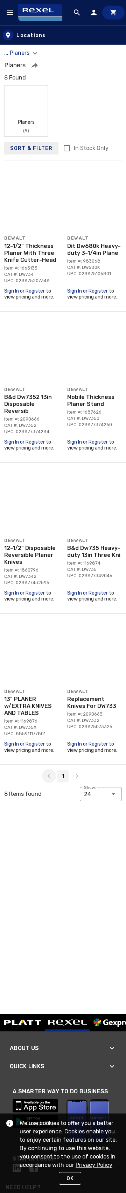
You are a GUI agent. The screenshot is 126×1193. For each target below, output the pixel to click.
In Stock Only (91, 148)
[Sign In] (93, 12)
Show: (90, 787)
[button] (34, 65)
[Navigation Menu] (9, 12)
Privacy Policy (94, 1165)
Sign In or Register (24, 291)
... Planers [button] (17, 53)
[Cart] (113, 13)
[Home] (43, 12)
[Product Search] (77, 12)
